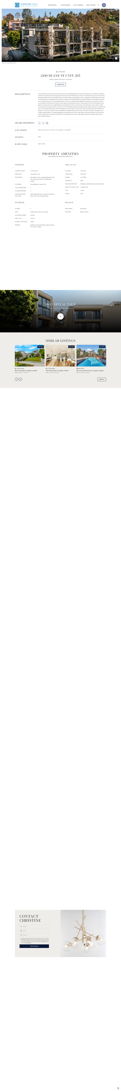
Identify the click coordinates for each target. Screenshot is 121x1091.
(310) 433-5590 (90, 5)
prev (6, 58)
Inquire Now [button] (60, 84)
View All (101, 379)
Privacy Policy (28, 942)
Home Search (66, 5)
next (10, 58)
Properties (52, 5)
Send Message (34, 946)
